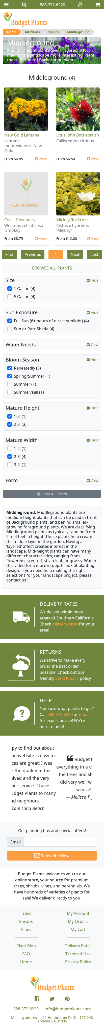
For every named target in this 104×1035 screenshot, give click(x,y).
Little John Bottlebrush (77, 135)
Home (12, 32)
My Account (78, 890)
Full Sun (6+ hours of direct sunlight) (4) (51, 321)
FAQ (26, 931)
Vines (26, 907)
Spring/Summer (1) (32, 376)
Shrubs (53, 32)
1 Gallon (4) (24, 288)
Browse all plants (52, 268)
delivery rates (65, 624)
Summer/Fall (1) (29, 392)
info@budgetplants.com (68, 986)
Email (15, 819)
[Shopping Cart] (97, 4)
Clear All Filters (53, 493)
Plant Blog (26, 923)
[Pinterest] (67, 976)
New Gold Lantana (21, 135)
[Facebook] (37, 976)
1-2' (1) (20, 416)
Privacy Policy (78, 939)
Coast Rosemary (19, 219)
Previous (32, 254)
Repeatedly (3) (27, 368)
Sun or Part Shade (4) (34, 329)
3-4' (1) (20, 464)
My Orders (78, 899)
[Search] (24, 4)
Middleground (78, 32)
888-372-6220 (60, 714)
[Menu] (6, 4)
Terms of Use (78, 931)
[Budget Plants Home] (25, 19)
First (9, 254)
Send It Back (67, 678)
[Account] (80, 4)
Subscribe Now (55, 833)
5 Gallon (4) (24, 296)
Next (75, 254)
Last (94, 254)
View (42, 158)
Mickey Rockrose (72, 219)
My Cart (78, 907)
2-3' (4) (20, 456)
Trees (26, 890)
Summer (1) (25, 384)
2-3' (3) (20, 424)
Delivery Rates (78, 923)
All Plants (32, 32)
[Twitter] (52, 976)
